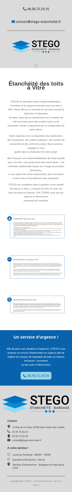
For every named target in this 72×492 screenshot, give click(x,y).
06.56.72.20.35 (38, 9)
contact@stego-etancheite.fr (38, 21)
